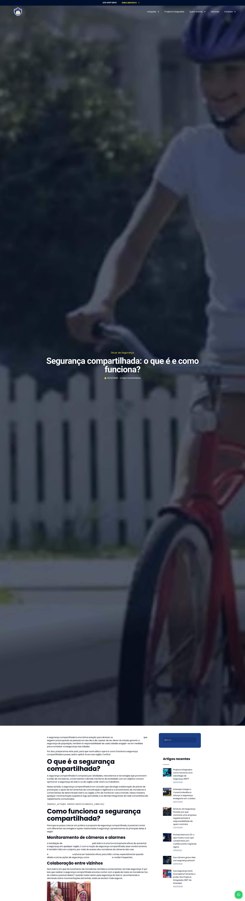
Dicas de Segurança (122, 352)
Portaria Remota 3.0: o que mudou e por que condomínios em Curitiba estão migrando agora (185, 840)
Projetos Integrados (174, 11)
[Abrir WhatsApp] (238, 894)
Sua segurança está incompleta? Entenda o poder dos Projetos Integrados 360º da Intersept (184, 877)
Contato (228, 11)
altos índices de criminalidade (128, 737)
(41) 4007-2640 (110, 2)
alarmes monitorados (100, 857)
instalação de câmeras (60, 854)
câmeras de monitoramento (77, 843)
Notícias (215, 11)
